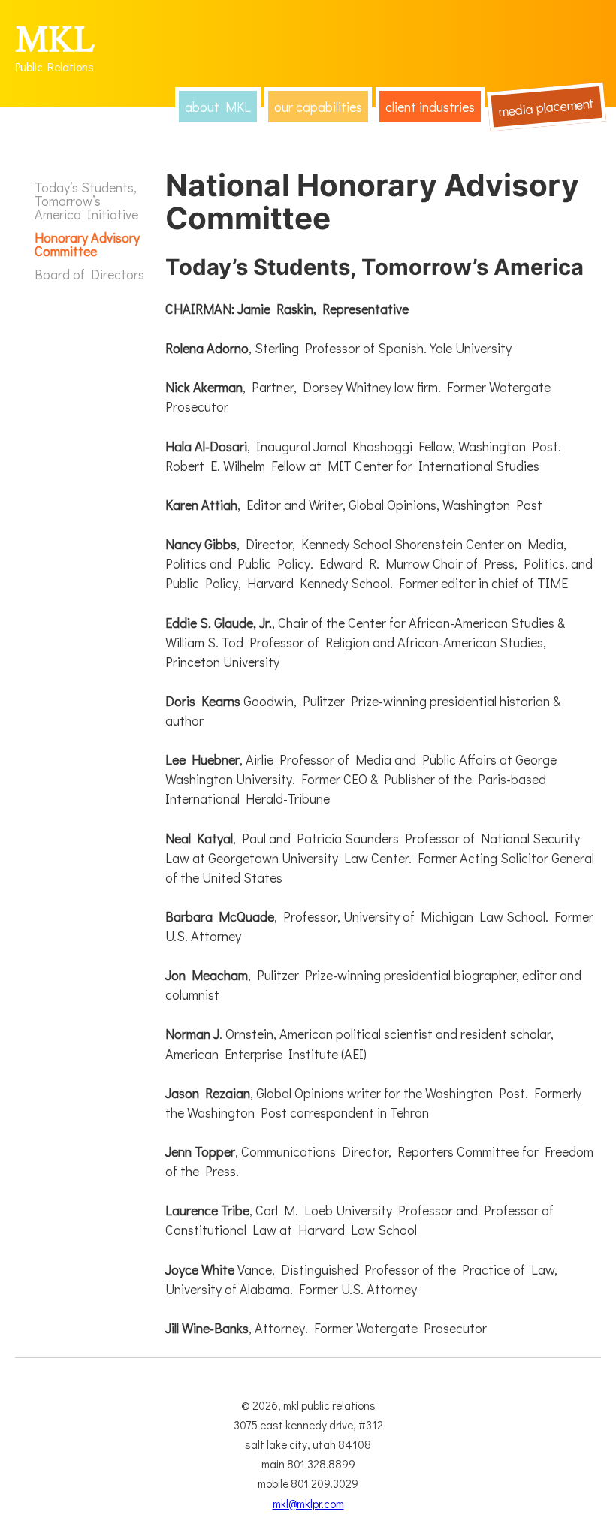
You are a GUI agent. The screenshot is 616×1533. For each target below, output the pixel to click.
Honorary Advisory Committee (87, 244)
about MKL (218, 107)
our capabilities (318, 107)
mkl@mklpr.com (308, 1503)
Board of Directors (89, 274)
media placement (546, 107)
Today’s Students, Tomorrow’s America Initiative (86, 200)
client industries (430, 107)
